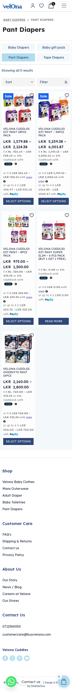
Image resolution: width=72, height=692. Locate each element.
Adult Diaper (12, 495)
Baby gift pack (53, 47)
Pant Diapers (18, 57)
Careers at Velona (16, 594)
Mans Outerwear (15, 489)
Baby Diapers (14, 20)
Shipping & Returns (17, 541)
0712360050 (11, 626)
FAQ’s (6, 534)
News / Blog (12, 587)
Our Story (9, 580)
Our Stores (10, 601)
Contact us (10, 548)
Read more (53, 321)
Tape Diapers (53, 57)
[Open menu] (64, 6)
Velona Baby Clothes (18, 482)
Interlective (38, 686)
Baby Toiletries (13, 502)
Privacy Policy (13, 555)
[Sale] (18, 107)
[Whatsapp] (11, 681)
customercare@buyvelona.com (26, 634)
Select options (18, 201)
